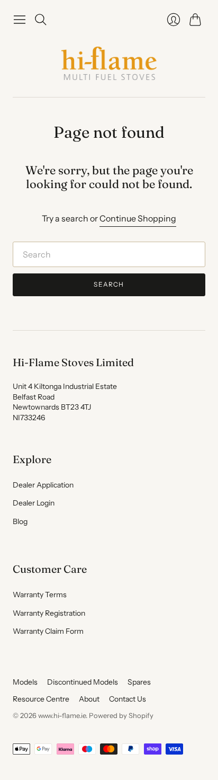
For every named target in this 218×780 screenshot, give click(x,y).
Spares (139, 682)
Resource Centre (41, 699)
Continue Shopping (137, 218)
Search (109, 284)
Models (25, 682)
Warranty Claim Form (48, 631)
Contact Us (127, 699)
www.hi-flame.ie (62, 715)
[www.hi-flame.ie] (109, 63)
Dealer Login (33, 503)
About (89, 699)
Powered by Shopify (121, 715)
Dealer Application (43, 485)
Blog (20, 521)
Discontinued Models (82, 682)
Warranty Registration (49, 613)
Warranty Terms (40, 594)
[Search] (41, 20)
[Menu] (19, 19)
